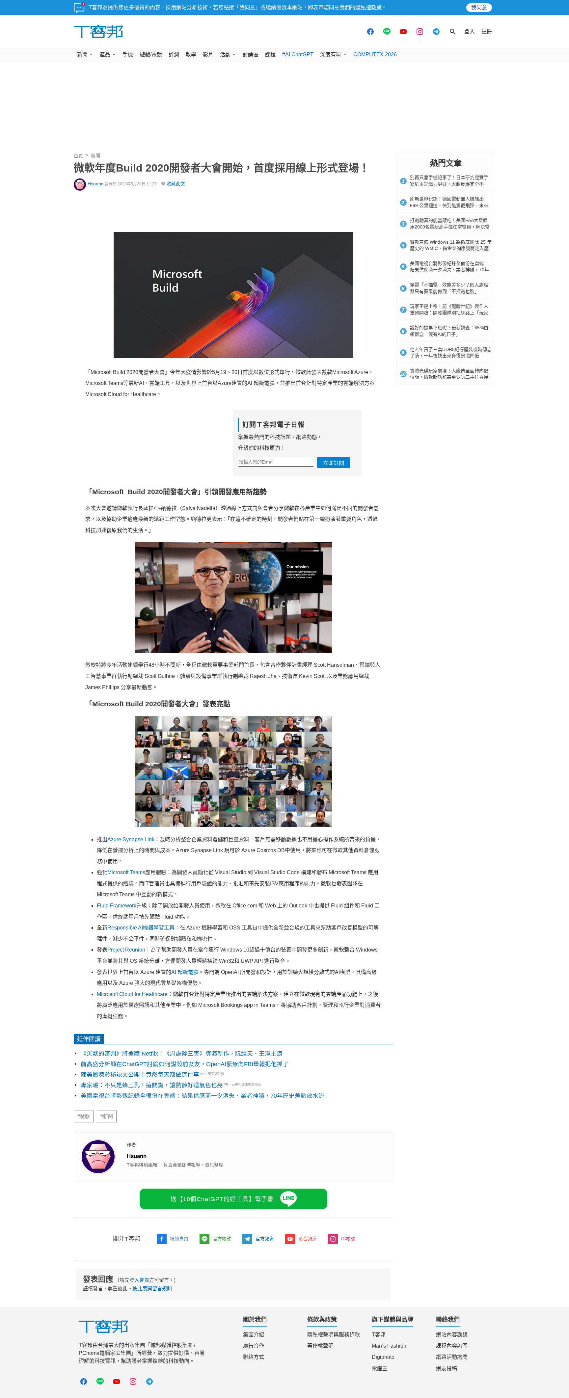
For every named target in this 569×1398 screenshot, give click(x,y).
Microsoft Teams (126, 872)
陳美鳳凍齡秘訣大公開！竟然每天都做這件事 (140, 1074)
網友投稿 (446, 1368)
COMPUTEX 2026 (375, 54)
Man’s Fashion (389, 1346)
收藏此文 (176, 183)
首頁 (78, 155)
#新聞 (106, 1116)
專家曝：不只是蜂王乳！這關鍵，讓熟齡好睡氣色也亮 (152, 1085)
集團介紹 (253, 1334)
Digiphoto (383, 1357)
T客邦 (379, 1334)
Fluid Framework (116, 905)
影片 (208, 54)
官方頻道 (265, 1238)
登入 (469, 31)
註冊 (486, 31)
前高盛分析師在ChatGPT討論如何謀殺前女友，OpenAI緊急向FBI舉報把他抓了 (185, 1064)
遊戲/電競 (151, 54)
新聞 (82, 54)
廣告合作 (253, 1346)
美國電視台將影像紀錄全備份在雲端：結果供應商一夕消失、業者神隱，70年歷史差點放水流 (202, 1095)
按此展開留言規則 (152, 1288)
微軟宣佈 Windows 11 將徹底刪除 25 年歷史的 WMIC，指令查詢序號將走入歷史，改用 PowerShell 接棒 (451, 248)
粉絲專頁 (179, 1238)
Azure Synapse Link (130, 839)
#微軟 (83, 1116)
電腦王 (380, 1368)
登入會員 (139, 1280)
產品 (105, 54)
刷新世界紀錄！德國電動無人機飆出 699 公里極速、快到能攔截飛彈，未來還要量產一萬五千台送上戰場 (449, 205)
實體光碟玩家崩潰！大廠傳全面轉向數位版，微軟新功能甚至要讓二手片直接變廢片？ (449, 377)
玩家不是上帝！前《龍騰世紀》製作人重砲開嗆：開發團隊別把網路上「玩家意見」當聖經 (449, 313)
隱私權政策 (368, 7)
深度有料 (330, 54)
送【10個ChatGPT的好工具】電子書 (222, 1199)
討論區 (250, 54)
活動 (225, 54)
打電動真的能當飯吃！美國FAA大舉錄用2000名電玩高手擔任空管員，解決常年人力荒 (450, 227)
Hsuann (96, 183)
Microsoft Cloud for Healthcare (132, 994)
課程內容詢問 (452, 1346)
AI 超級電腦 (185, 972)
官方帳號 (222, 1238)
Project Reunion (126, 950)
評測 (174, 54)
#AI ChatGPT (297, 54)
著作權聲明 (320, 1346)
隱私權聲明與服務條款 (333, 1334)
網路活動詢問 (452, 1357)
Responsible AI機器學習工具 (141, 927)
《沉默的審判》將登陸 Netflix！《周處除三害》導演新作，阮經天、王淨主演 (182, 1053)
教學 (191, 54)
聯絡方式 (253, 1357)
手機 (127, 54)
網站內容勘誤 (452, 1334)
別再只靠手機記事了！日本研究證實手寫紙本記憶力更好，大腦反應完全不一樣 (449, 184)
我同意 (479, 7)
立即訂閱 (333, 463)
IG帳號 (348, 1238)
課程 (270, 54)
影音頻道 (307, 1238)
